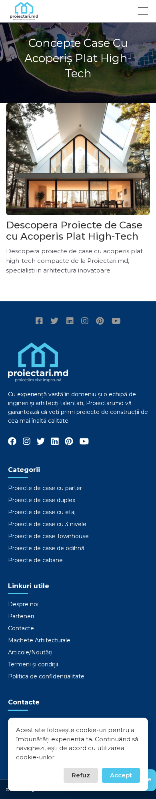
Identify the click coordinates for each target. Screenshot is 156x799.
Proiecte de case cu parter (45, 488)
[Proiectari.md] (24, 16)
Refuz (81, 775)
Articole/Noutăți (30, 652)
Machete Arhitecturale (39, 640)
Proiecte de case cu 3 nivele (47, 524)
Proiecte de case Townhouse (48, 536)
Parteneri (21, 616)
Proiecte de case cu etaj (42, 512)
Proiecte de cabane (35, 560)
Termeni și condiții (33, 664)
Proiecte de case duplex (41, 500)
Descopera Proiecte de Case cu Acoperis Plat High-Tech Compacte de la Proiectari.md (74, 241)
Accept (121, 775)
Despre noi (23, 604)
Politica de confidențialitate (46, 676)
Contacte (21, 628)
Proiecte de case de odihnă (46, 548)
